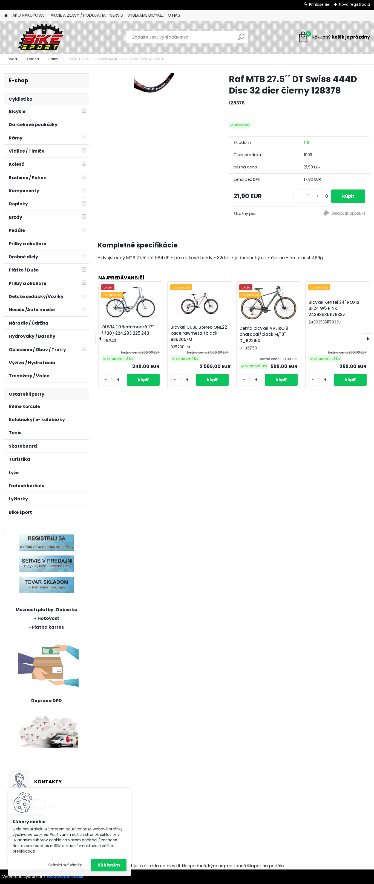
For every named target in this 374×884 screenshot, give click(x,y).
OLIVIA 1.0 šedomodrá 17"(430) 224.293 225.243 (128, 330)
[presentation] (100, 338)
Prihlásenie (319, 4)
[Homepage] (6, 15)
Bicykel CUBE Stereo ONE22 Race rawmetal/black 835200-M (199, 333)
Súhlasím (109, 865)
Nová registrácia (354, 4)
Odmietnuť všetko (65, 865)
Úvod (12, 59)
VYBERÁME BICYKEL (145, 15)
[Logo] (41, 37)
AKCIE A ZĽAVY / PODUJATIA (78, 15)
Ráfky (53, 59)
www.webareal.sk (65, 876)
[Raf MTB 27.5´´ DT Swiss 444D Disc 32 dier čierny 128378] (154, 88)
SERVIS (116, 15)
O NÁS (174, 15)
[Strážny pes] (334, 214)
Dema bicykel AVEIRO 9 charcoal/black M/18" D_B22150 (264, 334)
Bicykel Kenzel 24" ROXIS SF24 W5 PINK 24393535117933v (334, 308)
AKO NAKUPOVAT (29, 15)
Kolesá (33, 59)
